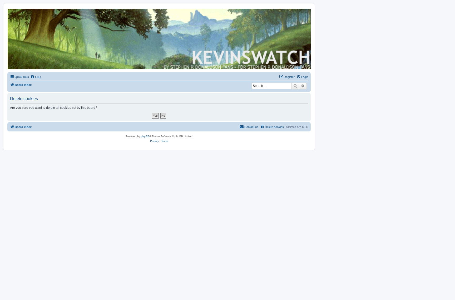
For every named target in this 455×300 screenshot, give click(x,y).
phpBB (145, 136)
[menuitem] (35, 77)
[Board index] (158, 39)
